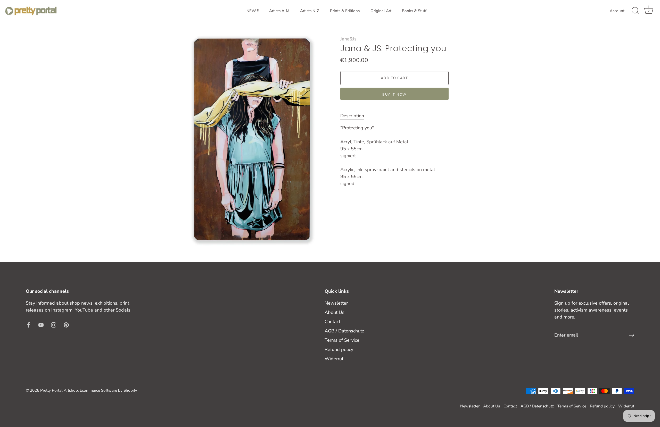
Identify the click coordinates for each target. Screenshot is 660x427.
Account (617, 10)
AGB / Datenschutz (344, 331)
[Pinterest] (66, 325)
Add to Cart (394, 78)
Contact (332, 322)
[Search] (635, 10)
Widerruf (334, 359)
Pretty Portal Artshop (59, 390)
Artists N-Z (309, 10)
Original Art (380, 10)
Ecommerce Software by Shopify (108, 390)
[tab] (354, 115)
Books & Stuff (414, 10)
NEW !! (252, 10)
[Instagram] (53, 325)
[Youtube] (41, 325)
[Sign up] (631, 335)
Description (352, 116)
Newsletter (336, 303)
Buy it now (394, 94)
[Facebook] (28, 325)
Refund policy (339, 349)
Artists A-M (279, 10)
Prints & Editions (345, 10)
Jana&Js (348, 39)
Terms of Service (342, 340)
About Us (334, 312)
